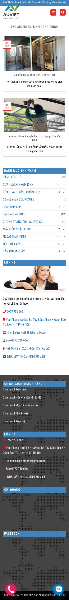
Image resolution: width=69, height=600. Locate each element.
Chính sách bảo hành (15, 389)
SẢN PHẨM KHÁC (14, 251)
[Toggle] (64, 184)
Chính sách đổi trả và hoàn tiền (21, 405)
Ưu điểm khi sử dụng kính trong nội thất (34, 74)
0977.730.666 (15, 311)
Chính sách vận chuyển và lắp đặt (22, 397)
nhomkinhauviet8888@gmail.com (26, 332)
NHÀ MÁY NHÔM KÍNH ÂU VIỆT (26, 356)
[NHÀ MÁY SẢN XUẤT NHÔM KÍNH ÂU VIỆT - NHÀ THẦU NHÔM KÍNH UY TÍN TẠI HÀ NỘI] (18, 12)
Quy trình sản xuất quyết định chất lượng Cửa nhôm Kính (34, 138)
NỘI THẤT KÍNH (12, 244)
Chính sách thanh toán (16, 413)
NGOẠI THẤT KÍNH (14, 236)
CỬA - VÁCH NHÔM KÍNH (18, 184)
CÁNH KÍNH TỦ (12, 177)
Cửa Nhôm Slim (12, 207)
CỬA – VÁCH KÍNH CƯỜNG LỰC (22, 192)
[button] (53, 12)
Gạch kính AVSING (14, 214)
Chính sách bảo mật (14, 421)
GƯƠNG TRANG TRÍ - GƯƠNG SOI (23, 222)
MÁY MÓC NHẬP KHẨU (17, 229)
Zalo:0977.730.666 (17, 340)
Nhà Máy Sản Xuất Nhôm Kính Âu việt (28, 348)
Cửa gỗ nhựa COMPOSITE (18, 199)
